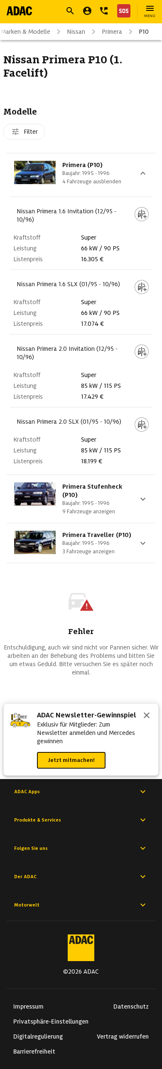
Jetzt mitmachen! (71, 760)
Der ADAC (25, 876)
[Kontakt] (104, 11)
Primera (112, 31)
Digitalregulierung (38, 1036)
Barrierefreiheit (34, 1051)
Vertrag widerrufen (123, 1036)
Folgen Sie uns (31, 848)
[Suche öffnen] (70, 10)
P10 (144, 31)
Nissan (76, 31)
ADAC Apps (27, 791)
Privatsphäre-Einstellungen (50, 1021)
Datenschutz (131, 1006)
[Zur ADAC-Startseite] (19, 10)
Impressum (28, 1006)
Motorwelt (26, 905)
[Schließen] (147, 716)
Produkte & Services (37, 820)
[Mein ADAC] (87, 11)
